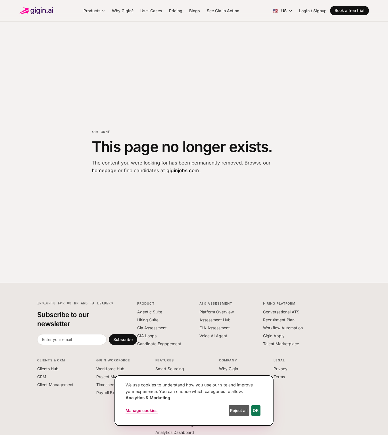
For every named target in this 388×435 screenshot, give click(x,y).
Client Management (55, 384)
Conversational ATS (281, 311)
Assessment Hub (215, 319)
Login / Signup (313, 10)
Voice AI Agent (213, 335)
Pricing (175, 10)
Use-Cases (151, 10)
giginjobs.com (183, 170)
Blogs (194, 10)
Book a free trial (349, 10)
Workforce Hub (110, 368)
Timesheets (107, 384)
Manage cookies (142, 410)
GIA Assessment (214, 327)
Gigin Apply (274, 335)
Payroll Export (109, 392)
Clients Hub (48, 368)
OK (256, 410)
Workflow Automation (283, 327)
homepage (105, 170)
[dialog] (194, 400)
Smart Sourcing (169, 368)
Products (92, 10)
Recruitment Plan (279, 319)
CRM (41, 376)
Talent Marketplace (281, 343)
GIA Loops (147, 335)
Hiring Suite (147, 319)
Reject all (239, 410)
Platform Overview (216, 311)
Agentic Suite (149, 311)
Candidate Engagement (159, 343)
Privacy (280, 368)
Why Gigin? (122, 10)
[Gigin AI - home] (36, 10)
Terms (279, 376)
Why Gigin (228, 368)
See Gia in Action (223, 10)
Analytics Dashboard (174, 432)
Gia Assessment (152, 327)
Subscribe (123, 339)
